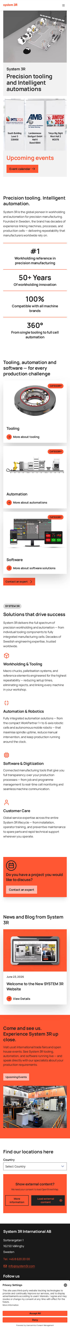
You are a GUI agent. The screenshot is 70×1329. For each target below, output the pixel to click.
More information (17, 1200)
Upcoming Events (16, 1077)
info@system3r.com (21, 1266)
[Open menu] (63, 5)
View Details (21, 999)
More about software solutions (34, 568)
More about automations (30, 502)
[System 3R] (10, 5)
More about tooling (26, 437)
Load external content (45, 1200)
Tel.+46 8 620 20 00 (16, 1259)
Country (9, 1160)
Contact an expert (21, 890)
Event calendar (19, 169)
